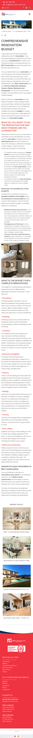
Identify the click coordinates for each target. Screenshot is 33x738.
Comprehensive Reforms (9, 665)
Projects (4, 671)
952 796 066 (10, 2)
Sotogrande (5, 685)
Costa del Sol (6, 689)
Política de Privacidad (19, 730)
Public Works (6, 669)
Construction (6, 661)
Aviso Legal (9, 730)
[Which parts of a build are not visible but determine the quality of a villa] (17, 547)
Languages (6, 7)
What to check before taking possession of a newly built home (17, 532)
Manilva (4, 687)
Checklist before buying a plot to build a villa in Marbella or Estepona (17, 589)
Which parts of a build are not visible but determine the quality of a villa (17, 560)
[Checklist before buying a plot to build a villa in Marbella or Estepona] (17, 576)
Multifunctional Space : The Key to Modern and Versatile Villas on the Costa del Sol (17, 618)
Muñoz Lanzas (7, 31)
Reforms (4, 663)
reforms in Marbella (11, 86)
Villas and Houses (7, 667)
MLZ (29, 31)
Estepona (5, 681)
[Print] (6, 35)
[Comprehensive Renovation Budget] (16, 24)
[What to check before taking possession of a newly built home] (17, 518)
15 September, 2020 (21, 31)
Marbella (4, 683)
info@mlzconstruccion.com (15, 5)
